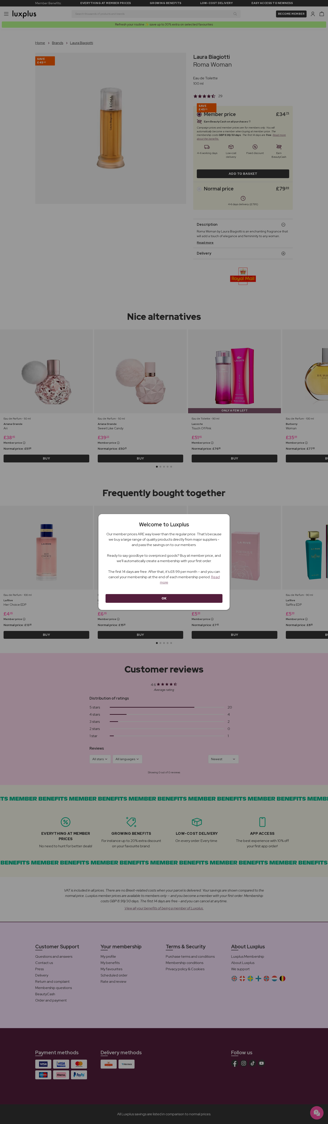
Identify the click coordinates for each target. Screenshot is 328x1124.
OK (164, 598)
